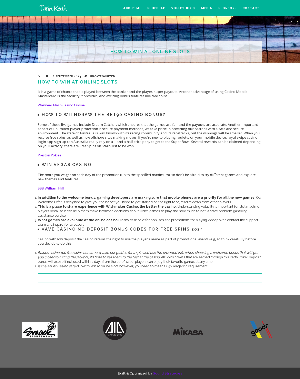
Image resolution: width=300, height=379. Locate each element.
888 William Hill (51, 188)
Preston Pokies (49, 155)
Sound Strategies (167, 373)
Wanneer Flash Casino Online (61, 105)
